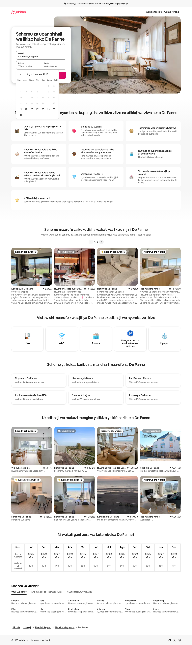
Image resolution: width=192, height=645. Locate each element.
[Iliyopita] (91, 242)
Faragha (35, 640)
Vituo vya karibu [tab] (19, 592)
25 (26, 109)
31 (21, 115)
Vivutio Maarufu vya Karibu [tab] (79, 592)
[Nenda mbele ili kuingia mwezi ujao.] (54, 74)
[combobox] (41, 56)
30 (54, 109)
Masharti (46, 640)
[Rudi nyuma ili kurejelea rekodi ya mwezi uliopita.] (21, 74)
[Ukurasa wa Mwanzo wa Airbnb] (18, 11)
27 (37, 109)
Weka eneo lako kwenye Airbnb (162, 11)
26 (32, 109)
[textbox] (28, 66)
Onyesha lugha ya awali (117, 3)
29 (48, 109)
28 (43, 109)
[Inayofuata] (101, 242)
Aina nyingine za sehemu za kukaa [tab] (47, 592)
